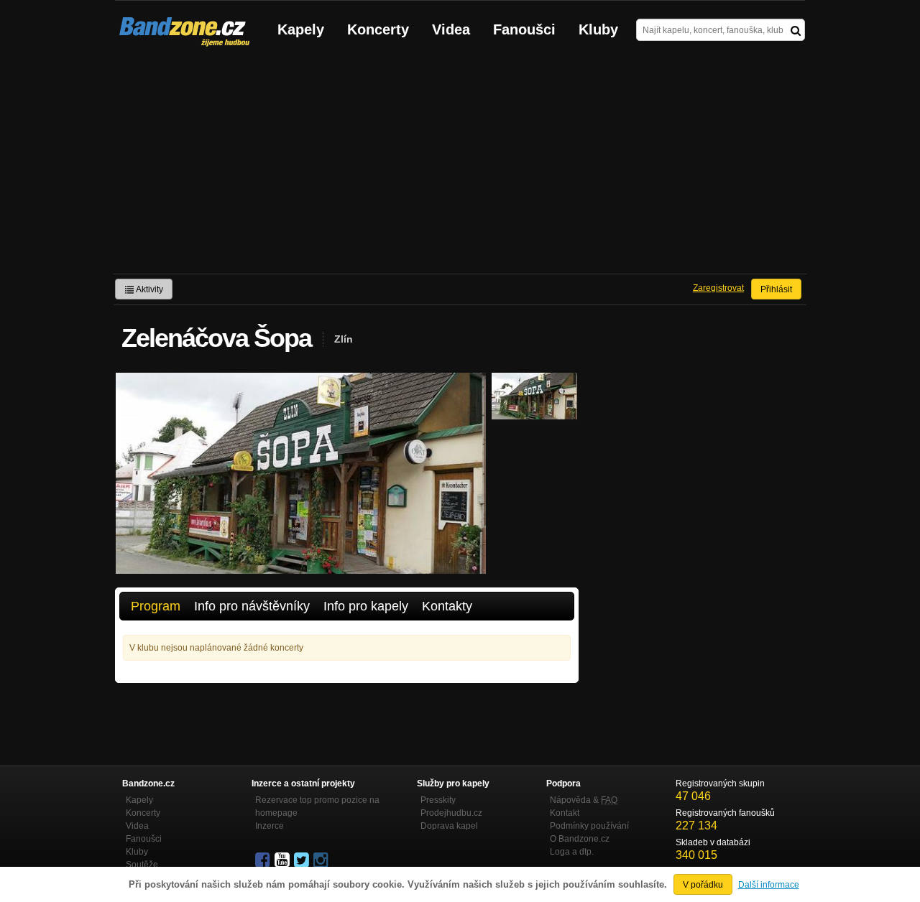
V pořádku (703, 885)
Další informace (768, 885)
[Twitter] (302, 860)
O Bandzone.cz (580, 839)
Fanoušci (524, 29)
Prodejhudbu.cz (451, 813)
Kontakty (447, 606)
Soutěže (142, 865)
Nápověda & (583, 800)
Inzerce (269, 826)
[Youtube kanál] (283, 860)
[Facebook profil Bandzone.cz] (263, 860)
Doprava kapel (449, 826)
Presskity (438, 800)
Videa (451, 29)
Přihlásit (776, 289)
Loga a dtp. (572, 852)
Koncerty (378, 29)
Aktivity (148, 289)
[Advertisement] (460, 165)
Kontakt (564, 813)
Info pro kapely (365, 606)
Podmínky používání (589, 826)
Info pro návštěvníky (252, 606)
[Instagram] (322, 860)
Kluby (598, 29)
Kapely (300, 29)
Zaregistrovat (718, 288)
